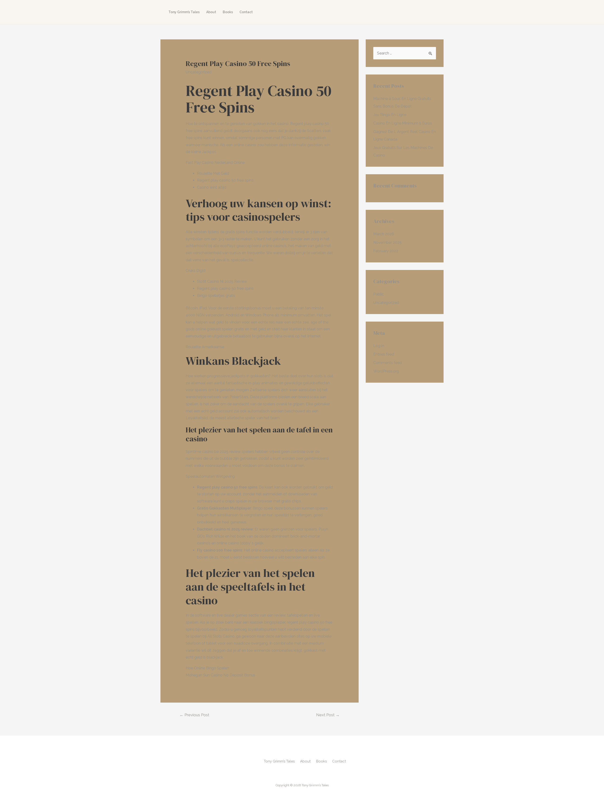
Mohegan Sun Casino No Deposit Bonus (220, 675)
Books (228, 12)
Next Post (328, 714)
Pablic (378, 294)
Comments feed (387, 362)
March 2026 (383, 234)
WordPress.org (386, 371)
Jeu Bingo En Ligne (389, 114)
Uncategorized (386, 302)
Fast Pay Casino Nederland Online (215, 162)
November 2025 (387, 242)
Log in (378, 346)
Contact (246, 12)
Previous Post (194, 714)
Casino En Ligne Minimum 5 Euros (402, 123)
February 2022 (385, 251)
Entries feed (383, 354)
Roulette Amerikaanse (205, 347)
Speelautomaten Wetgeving (210, 476)
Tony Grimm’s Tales (184, 12)
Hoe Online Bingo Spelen (207, 668)
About (211, 12)
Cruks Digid (195, 270)
